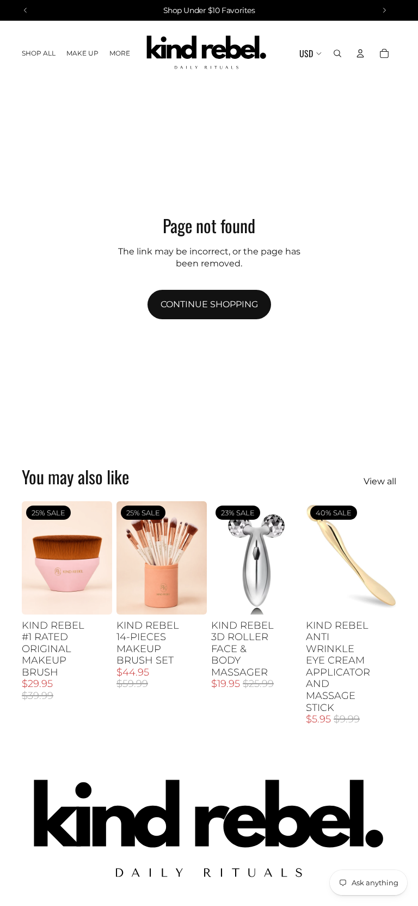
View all (380, 481)
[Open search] (337, 53)
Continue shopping (209, 304)
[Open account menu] (360, 53)
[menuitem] (120, 53)
